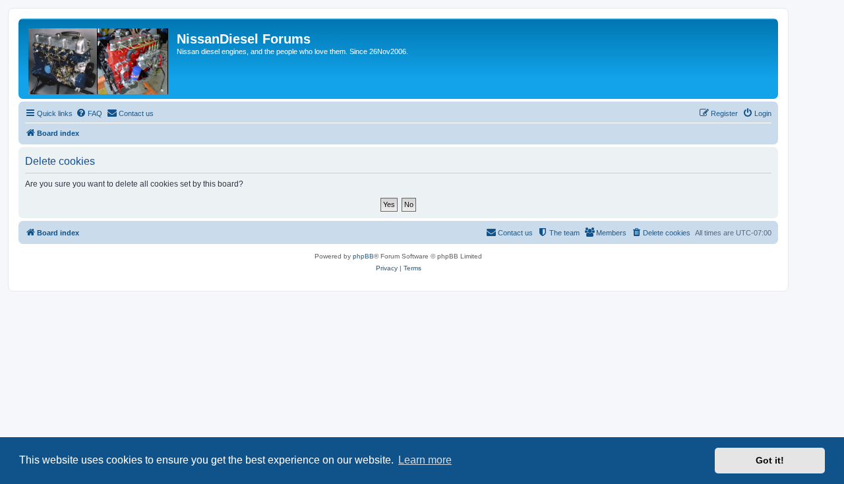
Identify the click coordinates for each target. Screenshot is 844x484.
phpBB (363, 256)
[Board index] (99, 59)
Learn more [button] (425, 460)
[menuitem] (89, 113)
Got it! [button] (770, 460)
